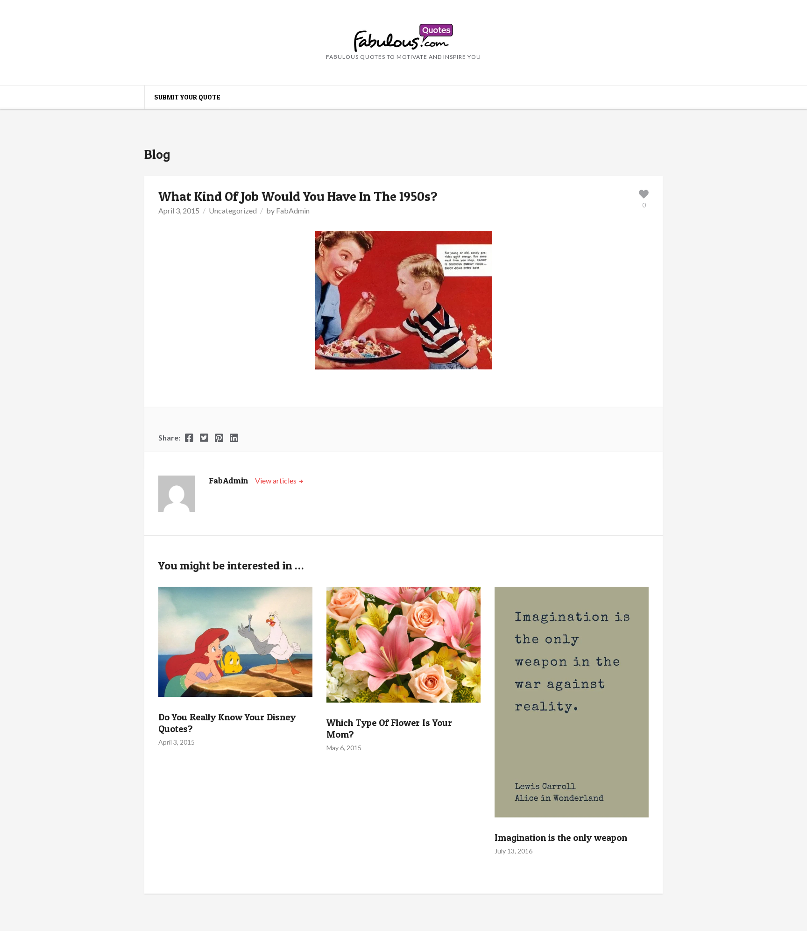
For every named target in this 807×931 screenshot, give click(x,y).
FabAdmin (293, 210)
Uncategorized (233, 210)
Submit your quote (187, 97)
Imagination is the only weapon (561, 837)
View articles (276, 480)
